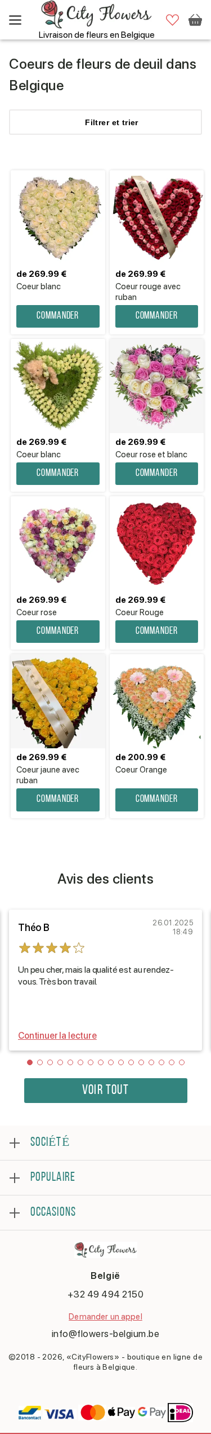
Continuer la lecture (57, 1035)
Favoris (172, 20)
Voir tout (105, 1090)
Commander (58, 316)
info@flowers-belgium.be (106, 1333)
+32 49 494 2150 (106, 1294)
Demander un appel (105, 1317)
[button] (30, 1062)
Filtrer (111, 122)
